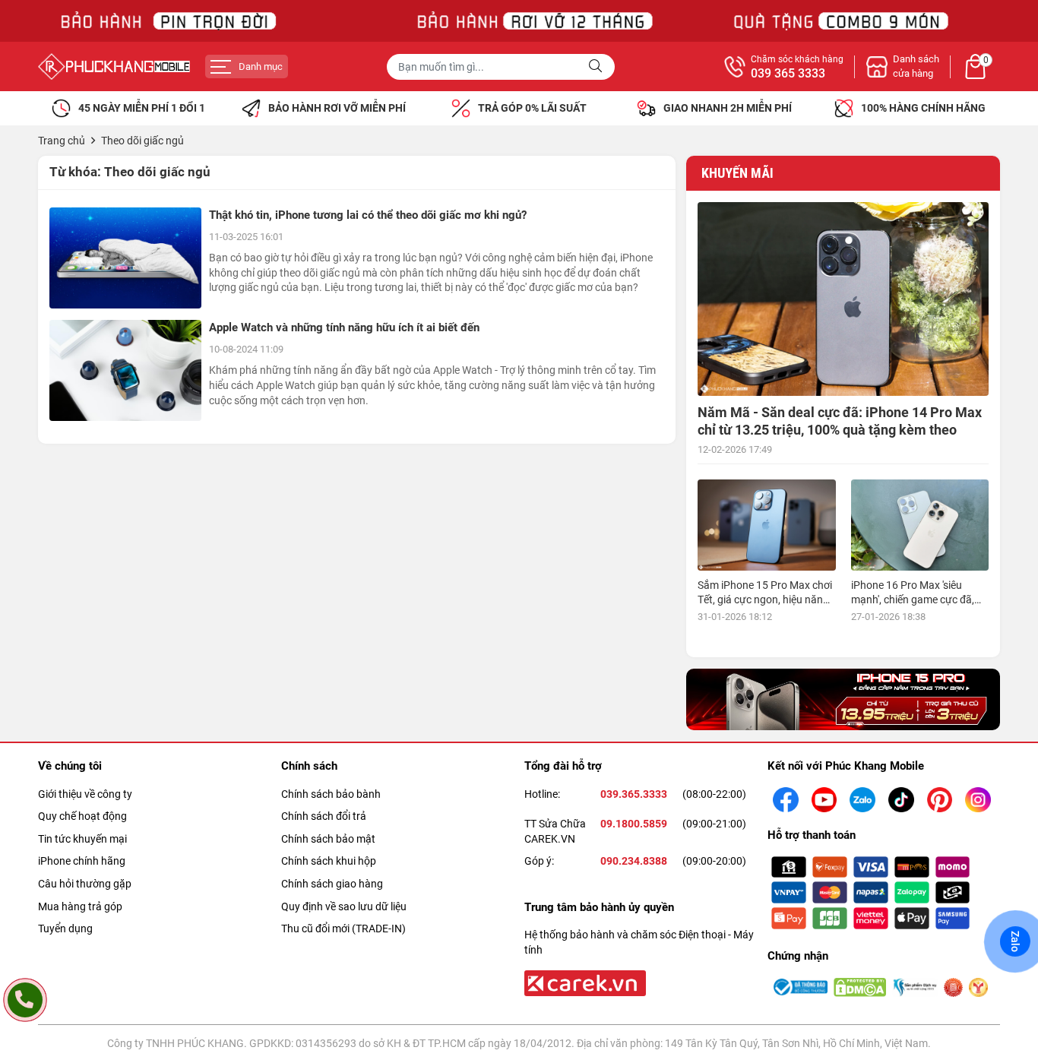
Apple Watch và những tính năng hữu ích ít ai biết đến (344, 327)
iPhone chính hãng (81, 861)
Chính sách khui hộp (328, 861)
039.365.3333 (633, 794)
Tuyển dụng (65, 928)
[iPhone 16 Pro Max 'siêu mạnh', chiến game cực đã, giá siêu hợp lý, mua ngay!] (920, 525)
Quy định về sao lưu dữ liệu (344, 906)
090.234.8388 (633, 861)
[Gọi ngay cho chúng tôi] (25, 999)
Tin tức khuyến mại (82, 839)
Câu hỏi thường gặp (84, 884)
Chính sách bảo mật (328, 839)
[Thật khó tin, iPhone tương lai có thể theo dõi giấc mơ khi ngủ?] (125, 257)
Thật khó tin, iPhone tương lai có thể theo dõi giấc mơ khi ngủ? (368, 215)
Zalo (1015, 941)
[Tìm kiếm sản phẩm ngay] (597, 67)
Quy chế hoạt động (82, 816)
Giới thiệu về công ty (85, 794)
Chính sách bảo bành (331, 794)
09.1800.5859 (633, 824)
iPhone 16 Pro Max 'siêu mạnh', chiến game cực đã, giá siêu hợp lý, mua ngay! (912, 599)
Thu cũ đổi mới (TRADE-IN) (343, 928)
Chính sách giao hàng (332, 884)
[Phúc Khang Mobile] (114, 67)
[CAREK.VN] (584, 982)
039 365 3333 (788, 74)
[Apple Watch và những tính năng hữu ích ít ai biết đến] (125, 370)
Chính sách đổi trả (323, 816)
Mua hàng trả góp (80, 906)
